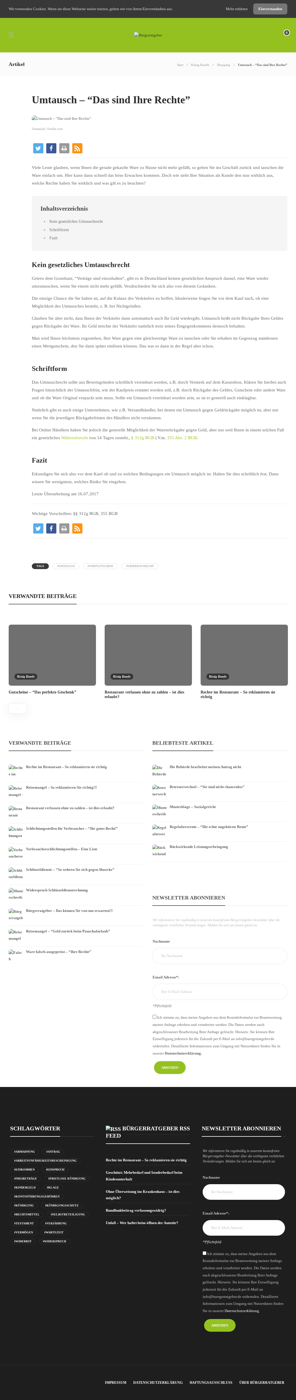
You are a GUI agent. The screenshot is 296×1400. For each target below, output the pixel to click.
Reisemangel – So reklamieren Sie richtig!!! (61, 787)
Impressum (115, 1383)
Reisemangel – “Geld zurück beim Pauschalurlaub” (68, 931)
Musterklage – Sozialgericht (193, 807)
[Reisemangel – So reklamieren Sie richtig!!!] (76, 783)
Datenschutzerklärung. (183, 1053)
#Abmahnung (24, 1151)
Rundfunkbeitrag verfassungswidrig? (136, 1210)
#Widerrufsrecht (140, 566)
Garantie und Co (44, 88)
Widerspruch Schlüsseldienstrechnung (57, 890)
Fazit (53, 238)
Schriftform (59, 229)
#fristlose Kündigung (67, 1178)
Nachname (161, 941)
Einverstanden (270, 9)
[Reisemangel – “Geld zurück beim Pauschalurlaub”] (76, 927)
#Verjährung (56, 1223)
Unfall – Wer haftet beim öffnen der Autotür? (142, 1223)
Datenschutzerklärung (158, 1383)
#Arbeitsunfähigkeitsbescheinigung (45, 1160)
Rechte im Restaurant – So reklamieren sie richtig (66, 767)
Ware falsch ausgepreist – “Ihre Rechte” (58, 952)
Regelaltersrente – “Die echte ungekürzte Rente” (209, 827)
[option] (52, 659)
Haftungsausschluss (211, 1383)
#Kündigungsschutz (62, 1205)
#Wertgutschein (100, 566)
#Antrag (53, 1151)
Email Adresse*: (166, 977)
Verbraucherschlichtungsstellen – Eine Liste (61, 849)
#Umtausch (66, 566)
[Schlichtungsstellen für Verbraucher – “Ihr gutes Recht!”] (76, 824)
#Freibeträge (25, 1178)
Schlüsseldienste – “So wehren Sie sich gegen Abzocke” (70, 869)
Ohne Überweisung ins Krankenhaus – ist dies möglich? (143, 1194)
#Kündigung (24, 1205)
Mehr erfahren (237, 9)
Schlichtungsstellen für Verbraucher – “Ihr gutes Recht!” (72, 828)
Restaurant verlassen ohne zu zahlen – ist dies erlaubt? (70, 808)
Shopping (223, 65)
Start (180, 65)
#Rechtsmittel (27, 1214)
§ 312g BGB (142, 437)
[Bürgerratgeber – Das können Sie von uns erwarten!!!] (76, 906)
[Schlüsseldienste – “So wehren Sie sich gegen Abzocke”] (76, 865)
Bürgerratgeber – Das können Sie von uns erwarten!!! (69, 910)
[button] (38, 148)
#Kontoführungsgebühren (37, 1196)
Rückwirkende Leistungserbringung (199, 847)
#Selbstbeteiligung (68, 1214)
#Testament (24, 1223)
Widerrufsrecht (74, 437)
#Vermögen (23, 1232)
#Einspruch (55, 1169)
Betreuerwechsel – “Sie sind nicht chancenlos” (207, 787)
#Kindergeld (25, 1187)
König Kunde (200, 65)
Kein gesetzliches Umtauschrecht (76, 221)
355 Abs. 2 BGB (182, 437)
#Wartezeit (54, 1232)
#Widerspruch (54, 1241)
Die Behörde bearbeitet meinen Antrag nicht (205, 767)
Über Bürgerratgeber (261, 1383)
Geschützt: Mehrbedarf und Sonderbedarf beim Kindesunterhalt (144, 1175)
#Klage (53, 1187)
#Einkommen (24, 1169)
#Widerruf (23, 1241)
